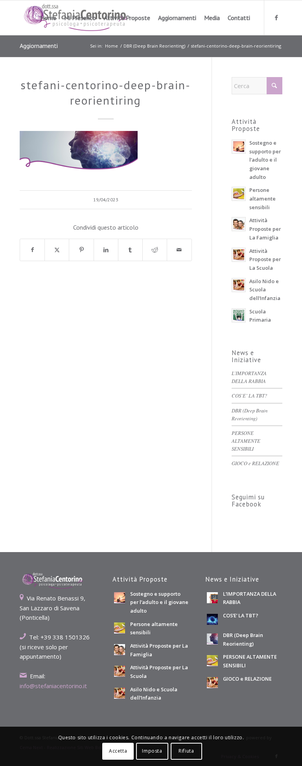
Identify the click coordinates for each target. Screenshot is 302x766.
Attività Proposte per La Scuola (265, 259)
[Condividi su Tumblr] (130, 250)
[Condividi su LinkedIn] (106, 250)
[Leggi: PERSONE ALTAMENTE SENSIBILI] (212, 661)
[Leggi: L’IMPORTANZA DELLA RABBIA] (212, 598)
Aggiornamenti (39, 46)
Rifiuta (186, 751)
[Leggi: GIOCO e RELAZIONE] (212, 683)
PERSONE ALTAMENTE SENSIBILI (246, 440)
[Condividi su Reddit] (155, 250)
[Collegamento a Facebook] (276, 17)
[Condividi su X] (57, 250)
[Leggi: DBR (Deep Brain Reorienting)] (212, 639)
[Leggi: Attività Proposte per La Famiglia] (239, 224)
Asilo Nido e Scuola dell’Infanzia (264, 290)
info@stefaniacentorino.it (53, 686)
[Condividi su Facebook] (32, 250)
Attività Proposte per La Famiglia (265, 229)
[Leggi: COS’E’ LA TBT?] (212, 619)
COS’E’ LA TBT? (249, 395)
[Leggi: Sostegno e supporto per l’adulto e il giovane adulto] (239, 147)
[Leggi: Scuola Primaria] (239, 315)
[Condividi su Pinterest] (81, 250)
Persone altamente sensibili (262, 198)
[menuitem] (48, 17)
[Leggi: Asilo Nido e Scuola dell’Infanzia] (239, 285)
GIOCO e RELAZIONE (255, 463)
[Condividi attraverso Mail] (179, 250)
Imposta (152, 751)
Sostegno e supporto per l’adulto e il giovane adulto (265, 159)
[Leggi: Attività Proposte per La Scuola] (239, 255)
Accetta (118, 751)
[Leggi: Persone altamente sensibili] (239, 194)
